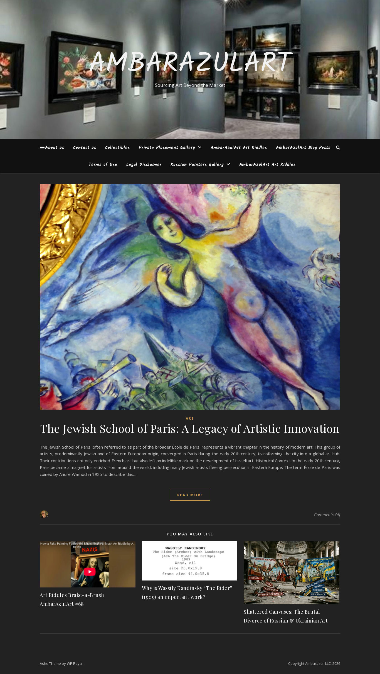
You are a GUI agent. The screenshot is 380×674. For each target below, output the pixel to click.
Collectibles (117, 147)
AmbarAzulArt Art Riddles (239, 147)
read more (190, 494)
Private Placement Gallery (167, 147)
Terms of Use (103, 164)
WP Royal (75, 663)
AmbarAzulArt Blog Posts (303, 147)
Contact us (84, 147)
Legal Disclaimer (144, 164)
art (190, 418)
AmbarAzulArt (190, 64)
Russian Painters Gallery (197, 164)
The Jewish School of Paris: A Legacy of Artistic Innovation (190, 428)
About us (54, 147)
